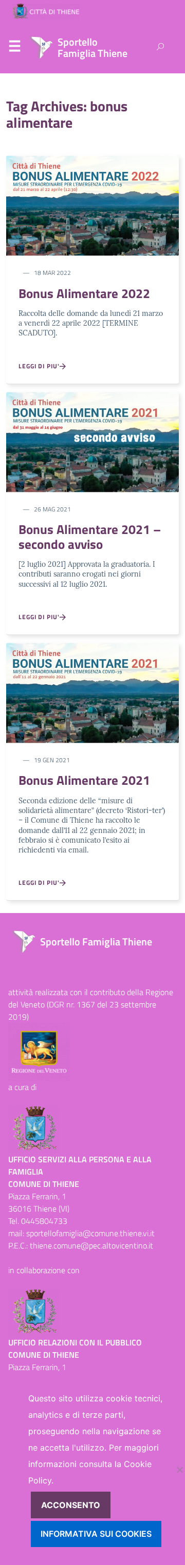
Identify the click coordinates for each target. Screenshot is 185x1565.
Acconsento (70, 1505)
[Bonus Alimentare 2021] (92, 692)
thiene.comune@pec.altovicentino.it (91, 1245)
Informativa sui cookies (96, 1534)
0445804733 (44, 1221)
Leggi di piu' (39, 366)
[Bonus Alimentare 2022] (92, 205)
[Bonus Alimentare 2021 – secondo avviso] (92, 441)
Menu (14, 48)
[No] (179, 1469)
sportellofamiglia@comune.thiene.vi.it (90, 1233)
